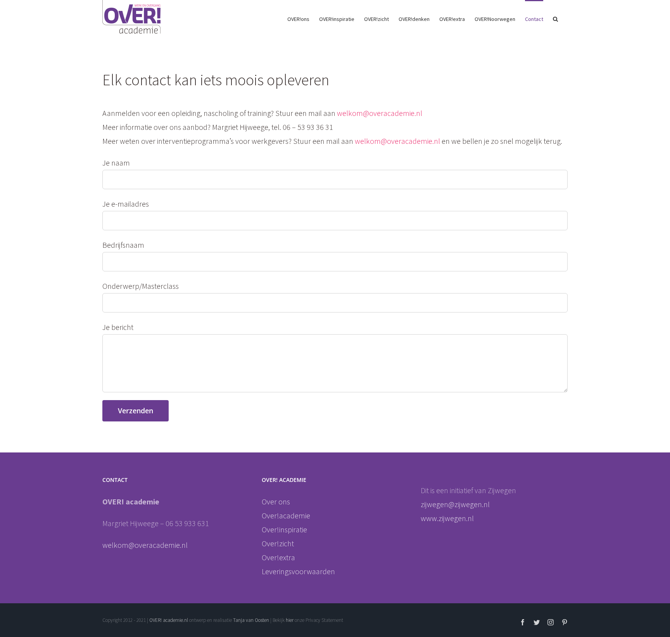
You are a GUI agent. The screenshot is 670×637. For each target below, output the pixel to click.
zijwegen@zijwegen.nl (456, 504)
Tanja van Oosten (251, 620)
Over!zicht (278, 543)
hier (290, 620)
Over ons (276, 501)
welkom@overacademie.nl (379, 113)
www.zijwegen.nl (447, 518)
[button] (555, 18)
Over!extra (278, 557)
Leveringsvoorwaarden (298, 571)
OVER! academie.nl (168, 620)
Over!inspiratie (284, 529)
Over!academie (286, 515)
